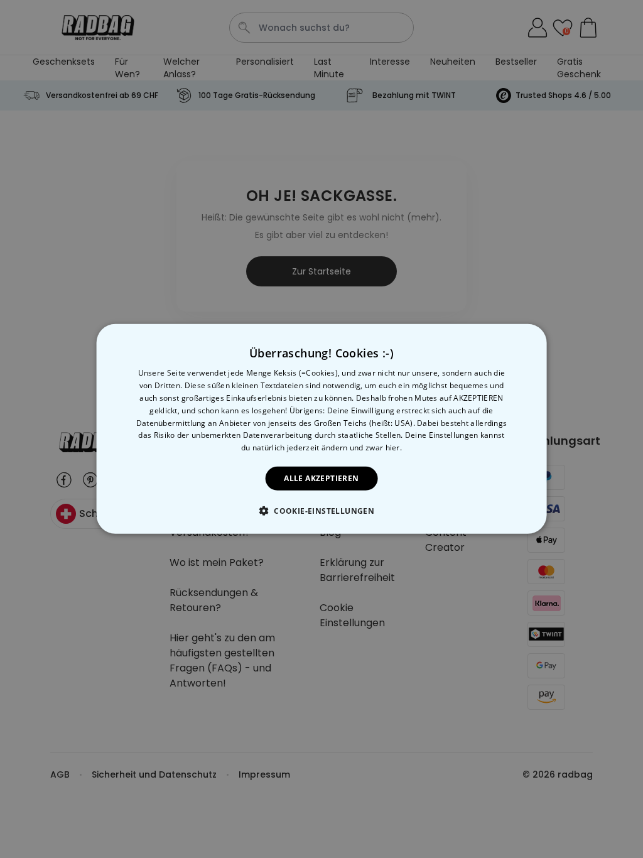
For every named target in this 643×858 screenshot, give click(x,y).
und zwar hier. (376, 447)
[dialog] (322, 429)
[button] (321, 510)
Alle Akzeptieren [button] (321, 478)
